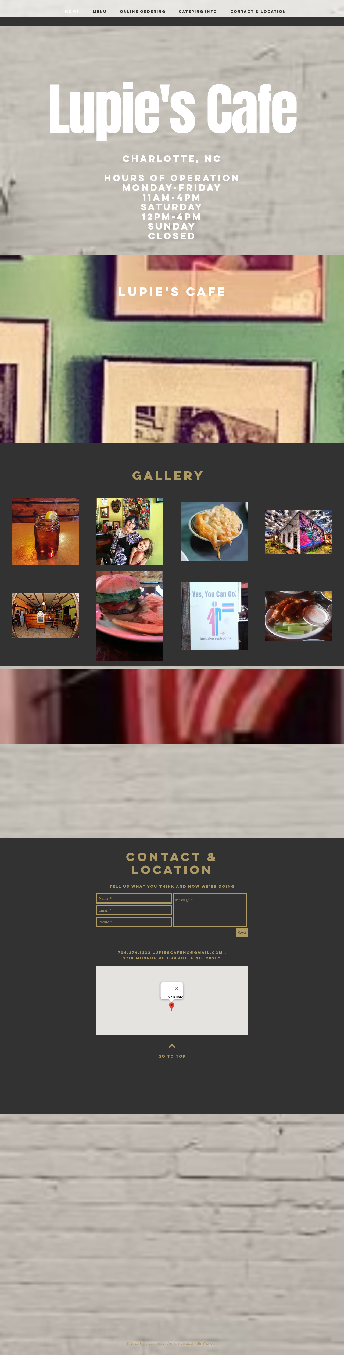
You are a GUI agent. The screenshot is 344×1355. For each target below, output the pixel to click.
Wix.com (210, 1343)
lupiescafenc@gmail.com (187, 952)
